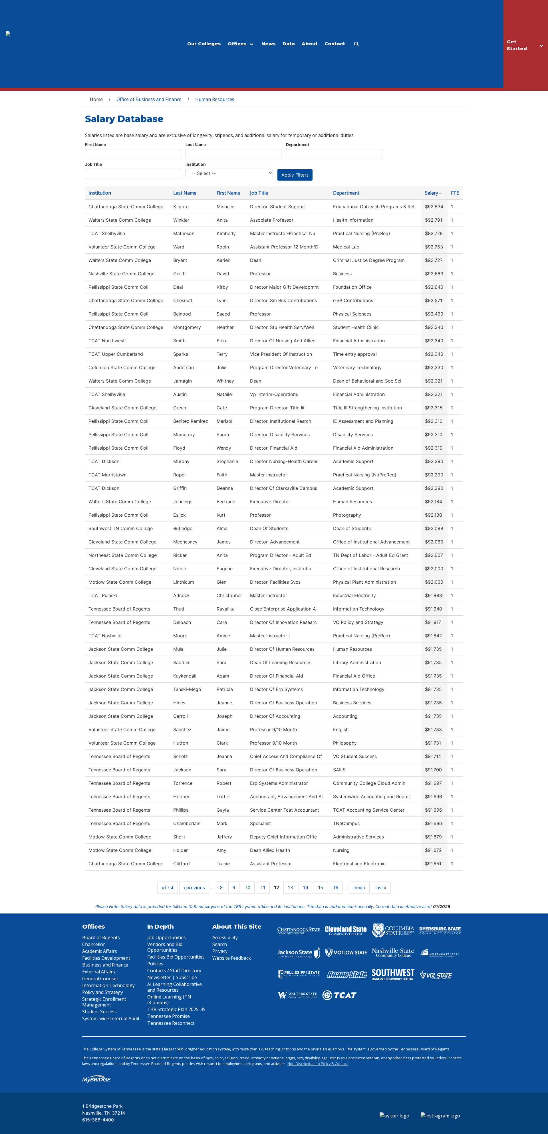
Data (289, 44)
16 (335, 887)
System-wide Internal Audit (111, 1018)
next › (359, 887)
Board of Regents (101, 937)
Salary (431, 193)
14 (305, 887)
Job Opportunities (166, 937)
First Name (95, 144)
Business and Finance (105, 965)
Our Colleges (204, 44)
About (310, 44)
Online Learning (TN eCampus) (169, 1000)
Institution (196, 164)
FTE (455, 193)
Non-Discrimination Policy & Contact (317, 1063)
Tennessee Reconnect (170, 1023)
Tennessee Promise (168, 1016)
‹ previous (194, 887)
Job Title (93, 164)
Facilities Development (106, 958)
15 (320, 887)
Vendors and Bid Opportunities (164, 947)
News (268, 44)
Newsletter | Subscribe (172, 977)
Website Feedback (231, 958)
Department (297, 144)
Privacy (219, 951)
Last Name (196, 144)
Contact (335, 44)
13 (290, 887)
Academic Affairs (99, 951)
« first (168, 887)
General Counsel (100, 978)
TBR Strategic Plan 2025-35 (176, 1009)
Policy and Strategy (102, 992)
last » (380, 887)
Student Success (99, 1011)
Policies (155, 964)
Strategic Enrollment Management (104, 1002)
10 (247, 887)
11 (262, 887)
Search (219, 944)
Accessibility (225, 937)
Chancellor (93, 944)
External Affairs (98, 972)
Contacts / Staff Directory (174, 970)
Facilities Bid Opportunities (176, 957)
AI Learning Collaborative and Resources (174, 987)
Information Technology (108, 985)
